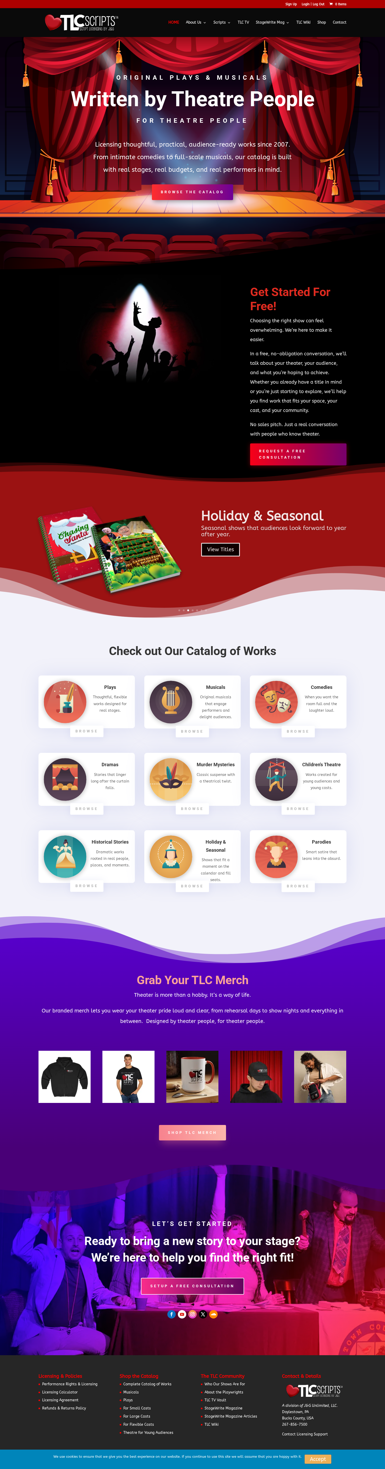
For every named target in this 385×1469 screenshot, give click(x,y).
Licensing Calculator (60, 1392)
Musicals (131, 1392)
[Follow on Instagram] (192, 1314)
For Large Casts (136, 1416)
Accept (318, 1459)
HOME (173, 23)
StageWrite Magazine (224, 1408)
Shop (321, 23)
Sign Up (291, 4)
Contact (339, 23)
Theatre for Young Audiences (148, 1432)
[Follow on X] (203, 1314)
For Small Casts (137, 1408)
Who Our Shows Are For (225, 1384)
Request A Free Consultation (282, 454)
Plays (128, 1400)
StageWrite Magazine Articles (231, 1416)
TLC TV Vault (215, 1400)
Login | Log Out (313, 4)
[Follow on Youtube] (182, 1314)
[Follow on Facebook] (171, 1314)
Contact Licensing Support (305, 1434)
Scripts (219, 23)
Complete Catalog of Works (147, 1384)
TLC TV (243, 23)
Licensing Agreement (60, 1400)
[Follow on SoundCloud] (213, 1314)
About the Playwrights (224, 1392)
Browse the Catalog (192, 192)
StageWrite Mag (270, 23)
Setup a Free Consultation (192, 1286)
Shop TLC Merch (192, 1132)
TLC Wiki (303, 23)
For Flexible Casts (138, 1424)
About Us (193, 23)
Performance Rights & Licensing (69, 1384)
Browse (86, 731)
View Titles (220, 548)
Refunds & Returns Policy (64, 1408)
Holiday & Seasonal (262, 514)
